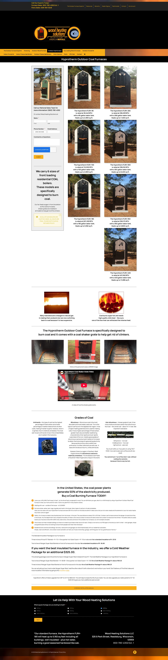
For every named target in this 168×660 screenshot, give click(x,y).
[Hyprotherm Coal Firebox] (47, 341)
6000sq (72, 611)
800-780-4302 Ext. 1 (123, 642)
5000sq (38, 611)
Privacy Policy (62, 652)
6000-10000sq (107, 611)
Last (49, 123)
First (35, 123)
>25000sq (105, 613)
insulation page (64, 570)
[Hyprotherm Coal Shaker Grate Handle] (84, 341)
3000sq (72, 608)
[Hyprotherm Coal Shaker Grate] (120, 341)
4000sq (105, 608)
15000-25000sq (74, 613)
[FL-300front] (120, 121)
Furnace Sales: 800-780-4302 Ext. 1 (45, 5)
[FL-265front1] (120, 67)
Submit (38, 157)
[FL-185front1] (84, 67)
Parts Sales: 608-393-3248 (41, 8)
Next (38, 620)
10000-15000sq (40, 613)
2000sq (38, 608)
